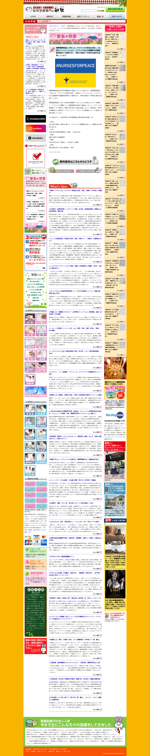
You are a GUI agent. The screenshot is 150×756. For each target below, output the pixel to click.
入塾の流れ (35, 298)
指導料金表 (35, 300)
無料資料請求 (115, 9)
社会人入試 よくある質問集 (35, 287)
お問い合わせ (117, 16)
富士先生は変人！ (35, 281)
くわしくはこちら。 (55, 152)
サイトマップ (101, 7)
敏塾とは (100, 16)
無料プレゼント (83, 16)
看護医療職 (66, 16)
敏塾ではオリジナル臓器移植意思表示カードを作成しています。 (115, 390)
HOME (33, 16)
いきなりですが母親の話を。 (35, 284)
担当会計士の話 (36, 292)
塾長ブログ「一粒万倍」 (60, 26)
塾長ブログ (36, 182)
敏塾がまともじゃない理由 (35, 279)
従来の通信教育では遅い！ (35, 295)
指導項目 (50, 16)
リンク (115, 405)
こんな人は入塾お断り (36, 289)
